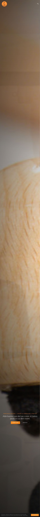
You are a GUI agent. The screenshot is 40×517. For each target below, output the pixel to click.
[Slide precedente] (2, 258)
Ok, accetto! (35, 514)
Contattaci (25, 422)
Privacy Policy (25, 515)
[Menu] (38, 4)
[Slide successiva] (37, 258)
